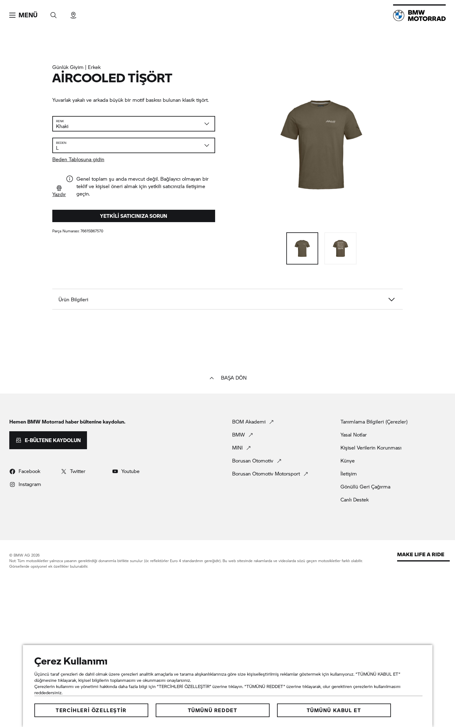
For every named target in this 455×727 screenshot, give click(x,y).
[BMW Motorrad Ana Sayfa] (419, 15)
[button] (23, 15)
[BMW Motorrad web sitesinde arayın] (53, 13)
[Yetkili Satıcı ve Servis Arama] (73, 13)
